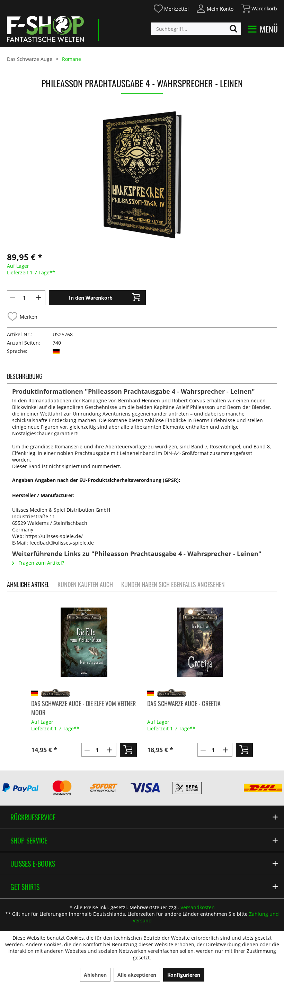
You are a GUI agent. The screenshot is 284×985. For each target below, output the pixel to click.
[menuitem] (171, 7)
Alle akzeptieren (136, 975)
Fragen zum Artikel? (40, 562)
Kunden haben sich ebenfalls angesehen (173, 584)
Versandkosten (197, 907)
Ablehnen (95, 975)
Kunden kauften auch (85, 584)
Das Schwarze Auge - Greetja (184, 703)
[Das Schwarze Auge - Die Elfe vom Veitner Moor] (84, 642)
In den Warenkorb (91, 297)
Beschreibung (25, 376)
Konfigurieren (183, 975)
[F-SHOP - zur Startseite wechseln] (45, 29)
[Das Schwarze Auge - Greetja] (200, 642)
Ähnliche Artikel (28, 584)
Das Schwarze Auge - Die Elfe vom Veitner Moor (83, 708)
